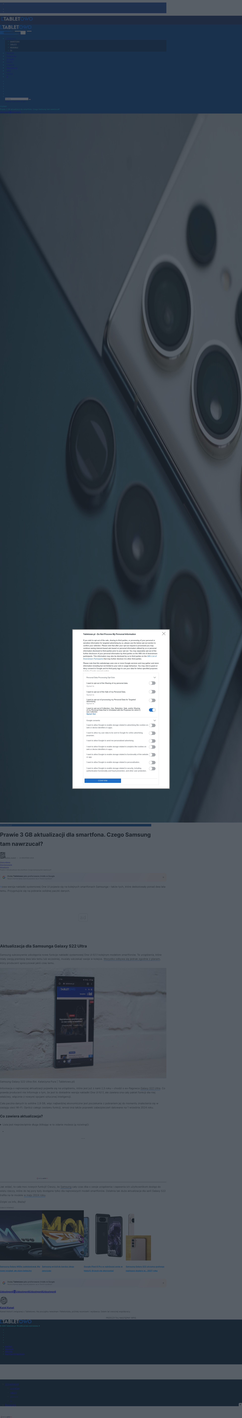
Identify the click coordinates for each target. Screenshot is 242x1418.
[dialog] (121, 709)
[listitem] (121, 677)
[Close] (164, 634)
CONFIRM (103, 781)
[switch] (152, 683)
